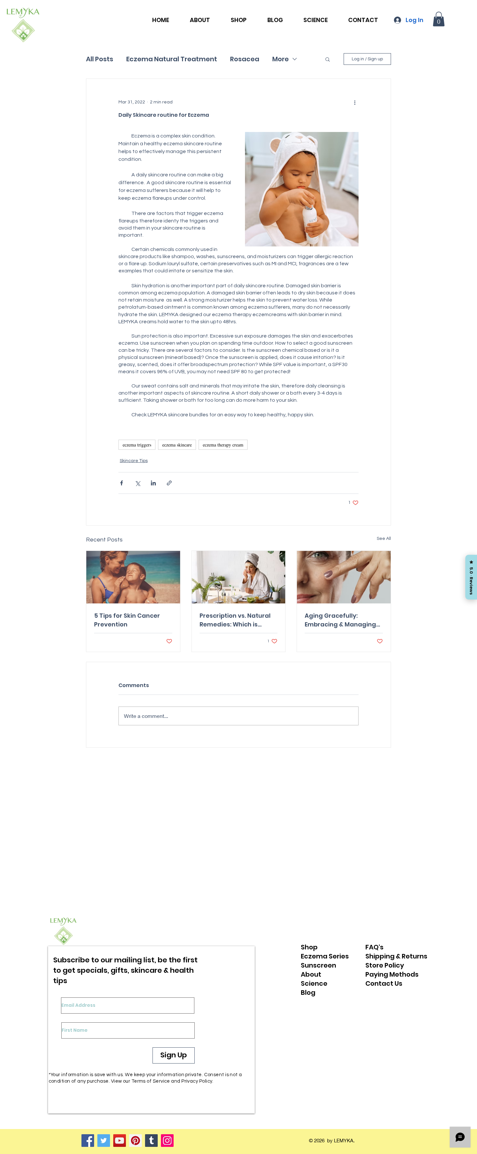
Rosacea (244, 59)
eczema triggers (137, 445)
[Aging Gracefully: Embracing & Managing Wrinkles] (344, 577)
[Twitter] (103, 1140)
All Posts (99, 59)
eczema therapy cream (223, 445)
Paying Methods (392, 974)
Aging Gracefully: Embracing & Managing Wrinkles (340, 620)
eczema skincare (177, 445)
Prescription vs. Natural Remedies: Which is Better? (235, 620)
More (280, 59)
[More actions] (355, 102)
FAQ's (374, 947)
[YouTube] (119, 1140)
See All (384, 538)
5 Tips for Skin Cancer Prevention (127, 620)
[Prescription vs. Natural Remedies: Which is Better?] (239, 577)
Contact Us (383, 983)
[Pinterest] (135, 1140)
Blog (308, 992)
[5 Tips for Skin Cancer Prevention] (133, 577)
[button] (439, 19)
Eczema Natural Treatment (171, 59)
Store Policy (384, 965)
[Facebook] (87, 1140)
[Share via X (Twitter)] (137, 483)
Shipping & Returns (396, 956)
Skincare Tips (134, 460)
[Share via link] (169, 483)
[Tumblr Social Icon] (151, 1140)
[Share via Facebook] (121, 483)
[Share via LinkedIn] (153, 483)
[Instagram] (167, 1140)
